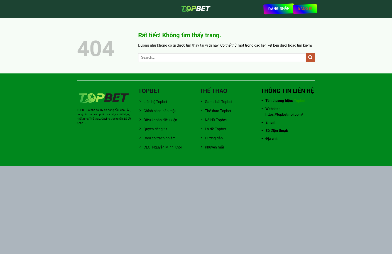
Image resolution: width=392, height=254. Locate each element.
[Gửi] (310, 57)
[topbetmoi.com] (196, 9)
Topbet (299, 100)
